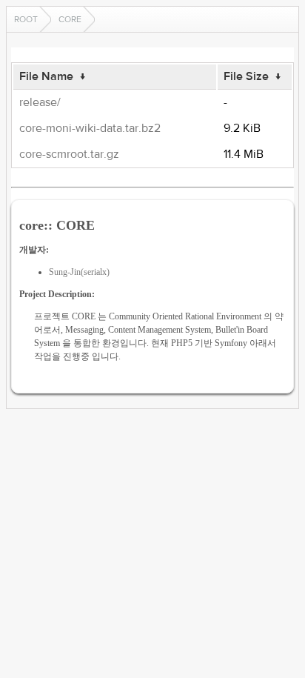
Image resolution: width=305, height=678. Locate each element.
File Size (246, 76)
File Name (46, 76)
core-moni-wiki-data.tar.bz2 (90, 128)
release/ (40, 102)
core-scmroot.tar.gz (69, 154)
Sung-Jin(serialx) (79, 272)
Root (26, 19)
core (69, 19)
